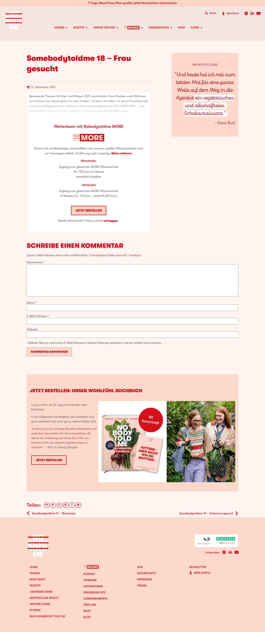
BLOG (87, 617)
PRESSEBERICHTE (94, 592)
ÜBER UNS (89, 604)
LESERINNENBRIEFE (95, 598)
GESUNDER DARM (41, 591)
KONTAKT (89, 574)
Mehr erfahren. (122, 153)
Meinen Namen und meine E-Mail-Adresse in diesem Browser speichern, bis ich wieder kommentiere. (95, 342)
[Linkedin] (252, 13)
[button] (46, 505)
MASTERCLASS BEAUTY (44, 597)
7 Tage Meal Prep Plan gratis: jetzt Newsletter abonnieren (132, 3)
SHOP (181, 27)
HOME (34, 567)
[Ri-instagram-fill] (246, 13)
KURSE (195, 27)
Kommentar (36, 262)
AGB (140, 567)
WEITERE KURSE (40, 604)
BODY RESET (38, 579)
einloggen (111, 220)
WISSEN (59, 27)
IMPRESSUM (144, 579)
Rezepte (35, 585)
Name (32, 302)
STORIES (35, 610)
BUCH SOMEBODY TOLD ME (47, 616)
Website (32, 329)
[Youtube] (258, 13)
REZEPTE (78, 27)
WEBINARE (90, 580)
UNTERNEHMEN (93, 586)
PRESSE (142, 585)
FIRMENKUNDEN (158, 27)
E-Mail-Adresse (38, 316)
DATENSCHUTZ (146, 573)
